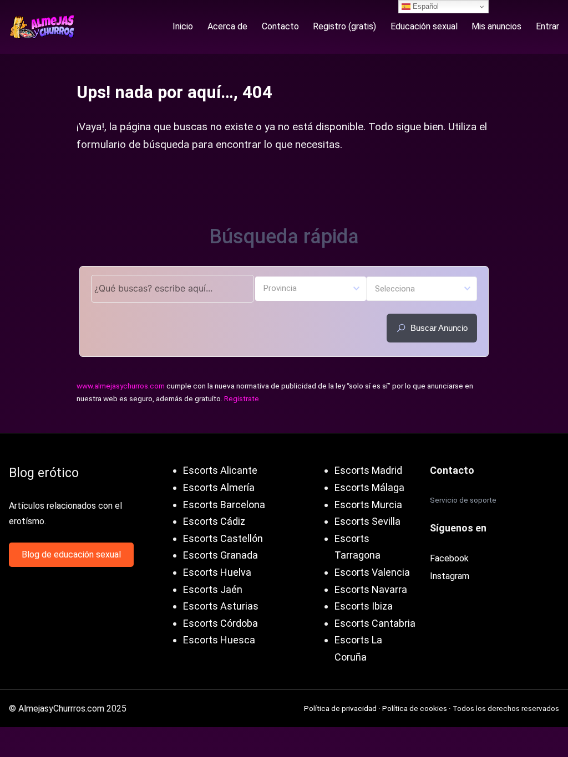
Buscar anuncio (439, 328)
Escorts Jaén (212, 589)
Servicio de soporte (463, 499)
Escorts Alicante (220, 470)
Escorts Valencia (372, 572)
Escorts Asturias (220, 606)
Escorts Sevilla (367, 521)
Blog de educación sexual (71, 554)
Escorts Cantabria (374, 623)
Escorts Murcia (368, 504)
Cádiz (232, 521)
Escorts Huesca (219, 640)
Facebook (449, 558)
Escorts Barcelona (224, 504)
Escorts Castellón (223, 538)
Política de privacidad (340, 708)
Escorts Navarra (370, 589)
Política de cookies (414, 708)
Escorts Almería (219, 487)
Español (424, 6)
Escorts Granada (220, 555)
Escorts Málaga (369, 487)
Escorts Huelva (217, 572)
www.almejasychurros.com (121, 385)
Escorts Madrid (368, 470)
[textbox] (310, 288)
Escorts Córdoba (220, 623)
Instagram (449, 576)
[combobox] (310, 289)
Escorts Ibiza (363, 606)
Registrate (241, 398)
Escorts (200, 521)
